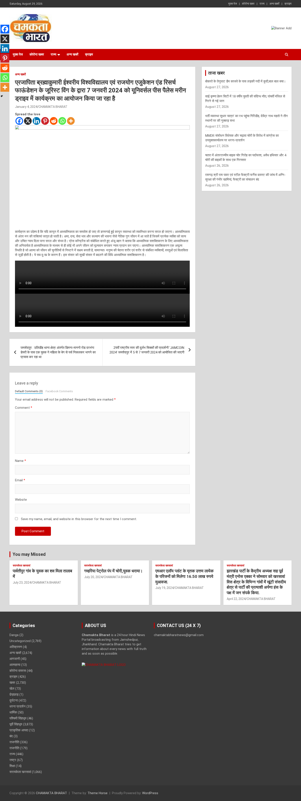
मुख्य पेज (232, 3)
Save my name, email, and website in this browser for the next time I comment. (79, 519)
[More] (71, 121)
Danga (14, 635)
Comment (23, 408)
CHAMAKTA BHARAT (53, 106)
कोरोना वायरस (17, 671)
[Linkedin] (36, 121)
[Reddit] (54, 121)
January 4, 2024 (26, 106)
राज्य (262, 3)
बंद (11, 736)
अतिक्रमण (15, 647)
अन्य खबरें (274, 3)
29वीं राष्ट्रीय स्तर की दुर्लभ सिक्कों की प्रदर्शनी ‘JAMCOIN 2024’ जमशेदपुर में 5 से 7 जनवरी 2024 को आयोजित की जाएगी (147, 350)
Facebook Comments (59, 391)
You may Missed (29, 554)
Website (21, 500)
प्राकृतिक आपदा (18, 730)
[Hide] (2, 96)
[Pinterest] (45, 121)
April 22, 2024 (236, 599)
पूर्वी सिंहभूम (15, 724)
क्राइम (288, 3)
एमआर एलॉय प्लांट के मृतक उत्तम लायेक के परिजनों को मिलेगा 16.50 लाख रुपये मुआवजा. (184, 576)
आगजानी (14, 659)
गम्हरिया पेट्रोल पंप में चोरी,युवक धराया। (113, 570)
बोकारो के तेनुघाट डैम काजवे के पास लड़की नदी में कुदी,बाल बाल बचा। (245, 81)
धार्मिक (13, 712)
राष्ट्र (12, 760)
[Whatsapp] (62, 121)
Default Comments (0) (29, 391)
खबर (12, 683)
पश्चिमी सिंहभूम (17, 718)
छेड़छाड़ (14, 694)
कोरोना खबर (248, 3)
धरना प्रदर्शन (17, 706)
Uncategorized (20, 641)
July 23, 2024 (22, 582)
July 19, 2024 (164, 588)
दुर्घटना (13, 700)
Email (20, 480)
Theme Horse (97, 793)
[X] (28, 121)
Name (20, 461)
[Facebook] (19, 121)
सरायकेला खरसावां (21, 565)
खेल (11, 689)
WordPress (150, 793)
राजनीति (14, 742)
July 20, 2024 (93, 577)
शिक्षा (12, 766)
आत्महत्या (14, 665)
